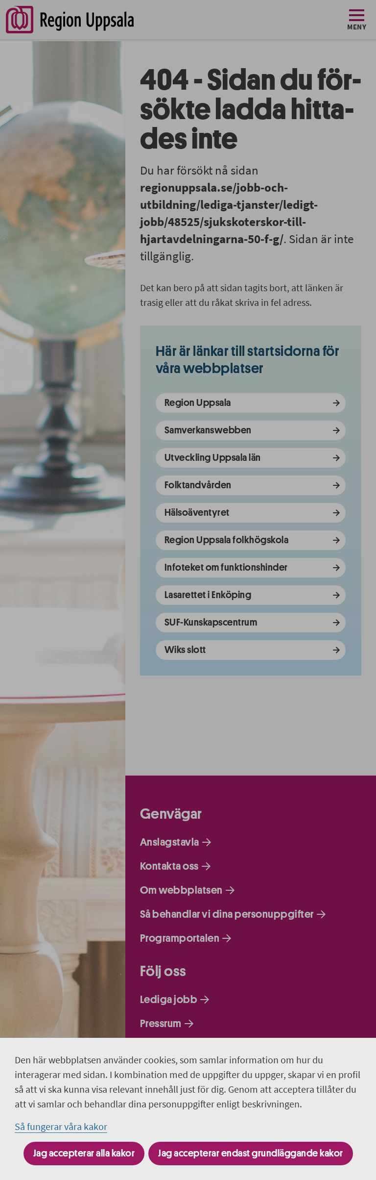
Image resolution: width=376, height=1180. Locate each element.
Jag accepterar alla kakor (84, 1153)
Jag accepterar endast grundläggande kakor (250, 1153)
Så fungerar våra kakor (61, 1126)
